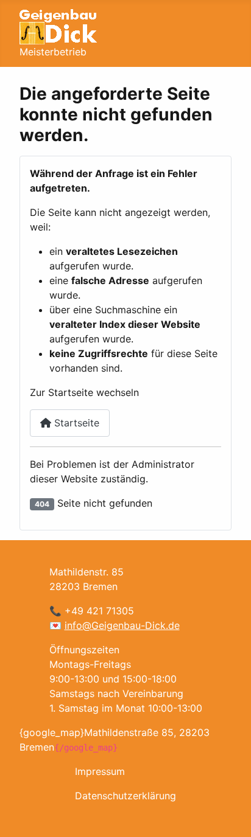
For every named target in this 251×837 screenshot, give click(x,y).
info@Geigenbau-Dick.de (122, 625)
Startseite (75, 423)
